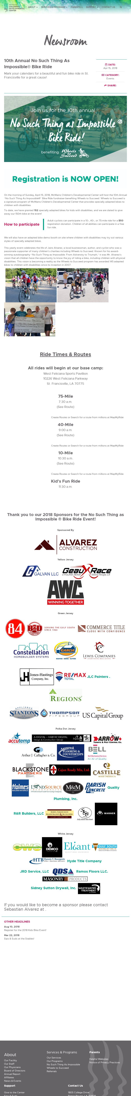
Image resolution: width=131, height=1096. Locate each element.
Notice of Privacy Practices (104, 1062)
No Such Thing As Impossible (63, 1064)
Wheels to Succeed (58, 1067)
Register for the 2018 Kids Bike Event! (25, 930)
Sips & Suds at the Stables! (19, 938)
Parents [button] (76, 7)
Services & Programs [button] (53, 7)
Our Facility (10, 1060)
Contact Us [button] (108, 7)
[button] (120, 7)
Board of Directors (14, 1070)
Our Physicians (12, 1067)
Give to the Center (14, 1092)
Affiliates (9, 1077)
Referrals (52, 1071)
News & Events (12, 1080)
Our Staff (9, 1063)
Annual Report (12, 1074)
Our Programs (55, 1061)
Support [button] (91, 7)
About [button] (32, 7)
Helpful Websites (98, 1059)
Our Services (54, 1057)
